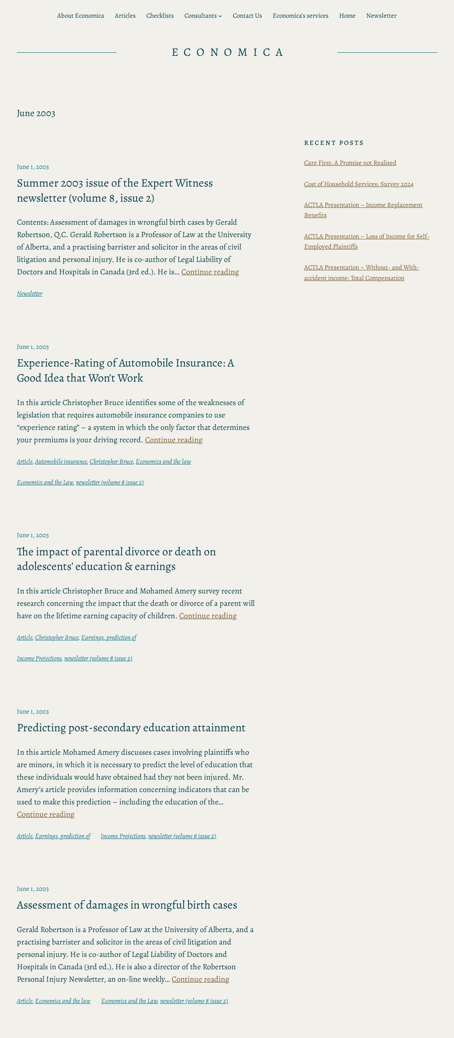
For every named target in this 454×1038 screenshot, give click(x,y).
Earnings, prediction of (108, 637)
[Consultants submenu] (220, 16)
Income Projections (39, 658)
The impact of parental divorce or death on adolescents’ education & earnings (116, 559)
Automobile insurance (61, 461)
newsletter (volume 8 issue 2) (110, 482)
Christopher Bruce (111, 461)
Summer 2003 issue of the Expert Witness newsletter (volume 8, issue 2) (115, 190)
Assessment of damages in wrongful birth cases (127, 905)
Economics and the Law (45, 482)
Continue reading (210, 271)
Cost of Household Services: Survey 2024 (359, 184)
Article (24, 461)
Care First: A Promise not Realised (350, 162)
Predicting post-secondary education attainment (131, 727)
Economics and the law (163, 461)
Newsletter (29, 293)
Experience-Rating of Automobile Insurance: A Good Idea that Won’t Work (125, 370)
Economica (230, 52)
